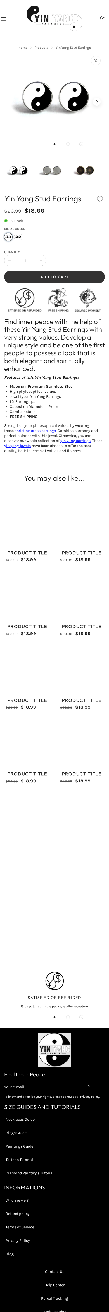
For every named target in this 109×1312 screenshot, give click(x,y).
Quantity (12, 252)
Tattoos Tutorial (19, 1159)
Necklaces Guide (20, 1119)
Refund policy (18, 1213)
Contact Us (54, 1271)
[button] (54, 144)
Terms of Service (20, 1227)
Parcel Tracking (54, 1298)
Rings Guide (16, 1132)
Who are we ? (17, 1200)
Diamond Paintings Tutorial (30, 1173)
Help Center (54, 1285)
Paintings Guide (19, 1146)
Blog (10, 1254)
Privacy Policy (18, 1240)
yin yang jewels (17, 445)
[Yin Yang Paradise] (54, 18)
